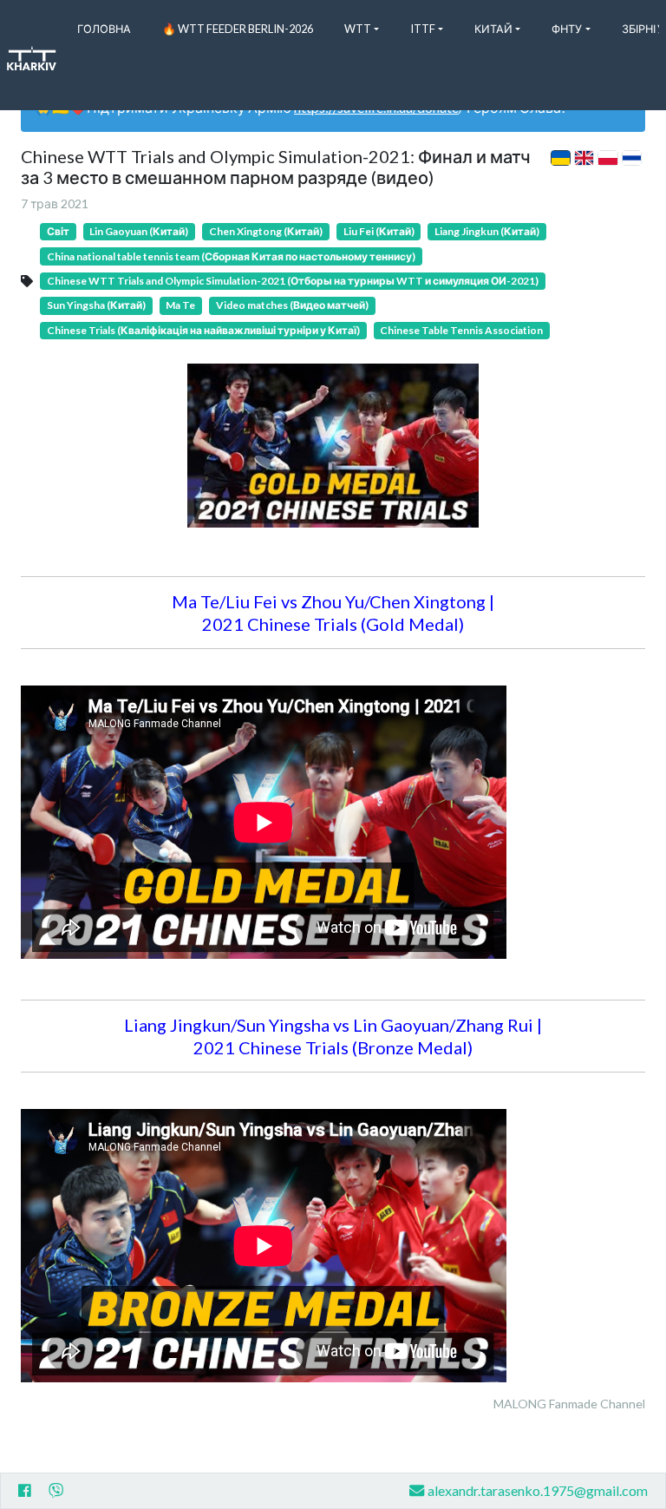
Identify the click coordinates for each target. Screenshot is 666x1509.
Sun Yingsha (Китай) (96, 305)
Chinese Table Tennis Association (461, 330)
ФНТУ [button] (567, 29)
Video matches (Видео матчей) (292, 305)
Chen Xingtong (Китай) (266, 231)
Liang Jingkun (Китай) (486, 231)
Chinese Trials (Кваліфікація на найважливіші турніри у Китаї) (203, 330)
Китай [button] (493, 29)
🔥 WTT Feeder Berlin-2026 (237, 29)
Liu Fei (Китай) (379, 231)
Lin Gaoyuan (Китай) (138, 231)
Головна (104, 29)
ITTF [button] (422, 29)
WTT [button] (357, 29)
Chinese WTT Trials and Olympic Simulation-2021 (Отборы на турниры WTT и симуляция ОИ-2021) (293, 280)
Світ (58, 231)
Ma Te (180, 305)
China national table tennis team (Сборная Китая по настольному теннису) (231, 256)
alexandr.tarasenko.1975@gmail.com (538, 1490)
